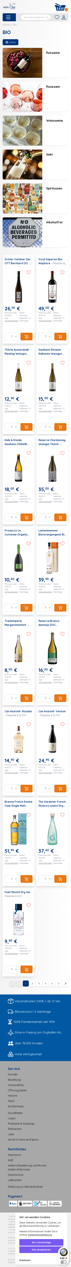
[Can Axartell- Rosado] (19, 751)
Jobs (11, 1134)
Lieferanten (15, 1180)
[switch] (64, 1262)
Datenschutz (15, 1174)
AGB (10, 1160)
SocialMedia (15, 1113)
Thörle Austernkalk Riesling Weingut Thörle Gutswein (17, 353)
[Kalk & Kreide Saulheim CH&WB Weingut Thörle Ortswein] (19, 480)
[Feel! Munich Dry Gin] (19, 932)
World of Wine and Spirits (23, 1139)
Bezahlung (14, 1079)
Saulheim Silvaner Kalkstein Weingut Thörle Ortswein (50, 353)
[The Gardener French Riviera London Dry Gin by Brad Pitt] (52, 842)
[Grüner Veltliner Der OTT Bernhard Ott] (19, 299)
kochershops (16, 1106)
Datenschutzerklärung (40, 1234)
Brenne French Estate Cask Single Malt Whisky (18, 805)
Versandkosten (11, 320)
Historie (12, 1095)
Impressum (14, 1154)
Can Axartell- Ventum (52, 711)
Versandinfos (16, 1085)
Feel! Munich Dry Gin (18, 892)
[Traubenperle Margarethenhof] (19, 661)
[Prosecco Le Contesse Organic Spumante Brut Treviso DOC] (19, 570)
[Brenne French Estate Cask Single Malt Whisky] (19, 842)
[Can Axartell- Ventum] (52, 751)
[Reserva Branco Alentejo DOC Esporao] (52, 661)
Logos (12, 1118)
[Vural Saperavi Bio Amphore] (52, 299)
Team (11, 1101)
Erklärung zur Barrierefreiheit (25, 1186)
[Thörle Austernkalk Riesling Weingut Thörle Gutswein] (19, 390)
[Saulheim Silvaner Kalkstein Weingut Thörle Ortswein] (52, 390)
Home (6, 24)
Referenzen (15, 1129)
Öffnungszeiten (17, 1090)
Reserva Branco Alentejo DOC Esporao (48, 625)
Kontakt (13, 1074)
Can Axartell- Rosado (18, 711)
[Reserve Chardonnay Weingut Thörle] (52, 480)
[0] (60, 7)
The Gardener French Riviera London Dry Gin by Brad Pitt (52, 805)
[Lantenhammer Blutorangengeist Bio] (52, 570)
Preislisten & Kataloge (21, 1123)
